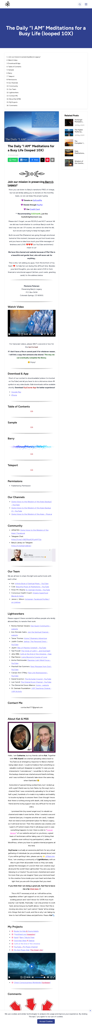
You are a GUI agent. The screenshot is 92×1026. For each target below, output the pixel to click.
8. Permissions (12, 80)
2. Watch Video (12, 60)
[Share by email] (52, 160)
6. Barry (9, 73)
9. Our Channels (12, 83)
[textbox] (32, 590)
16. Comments (12, 105)
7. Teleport (10, 76)
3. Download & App (13, 63)
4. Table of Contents (14, 67)
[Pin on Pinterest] (47, 160)
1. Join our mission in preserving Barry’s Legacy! (23, 57)
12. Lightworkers (13, 92)
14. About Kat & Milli (14, 99)
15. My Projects (12, 102)
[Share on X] (42, 160)
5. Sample (10, 70)
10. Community (12, 86)
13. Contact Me (12, 96)
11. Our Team (11, 89)
